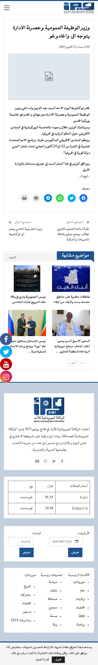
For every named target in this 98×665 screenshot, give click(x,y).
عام (82, 591)
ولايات (80, 599)
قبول (58, 659)
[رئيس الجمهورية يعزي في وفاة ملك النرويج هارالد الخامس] (27, 278)
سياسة (53, 582)
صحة (54, 616)
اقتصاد (80, 608)
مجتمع (53, 608)
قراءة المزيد (42, 659)
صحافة (53, 599)
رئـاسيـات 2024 (21, 620)
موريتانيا (79, 582)
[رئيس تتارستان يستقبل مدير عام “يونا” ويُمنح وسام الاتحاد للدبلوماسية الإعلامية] (27, 323)
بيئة (55, 625)
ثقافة (81, 616)
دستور (27, 612)
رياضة (80, 625)
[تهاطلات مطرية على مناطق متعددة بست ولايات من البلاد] (71, 278)
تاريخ (27, 586)
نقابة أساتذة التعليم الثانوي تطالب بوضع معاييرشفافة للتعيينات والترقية (73, 234)
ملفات (54, 591)
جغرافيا (26, 595)
